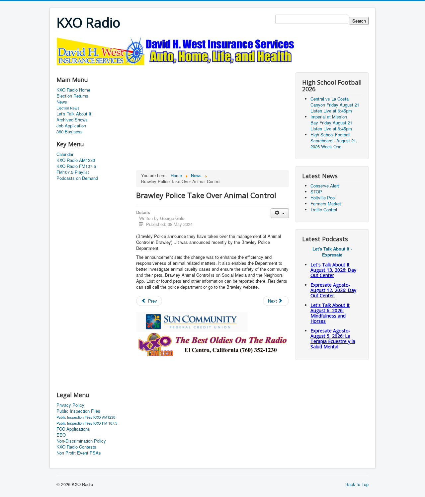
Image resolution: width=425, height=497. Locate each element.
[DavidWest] (177, 50)
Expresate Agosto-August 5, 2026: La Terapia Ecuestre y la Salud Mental (332, 338)
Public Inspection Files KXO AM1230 (85, 417)
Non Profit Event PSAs (78, 453)
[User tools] (280, 213)
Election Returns (72, 96)
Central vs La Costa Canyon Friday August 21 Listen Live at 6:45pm (334, 105)
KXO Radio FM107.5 (76, 166)
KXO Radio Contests (76, 447)
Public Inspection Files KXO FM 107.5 (86, 423)
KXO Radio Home (73, 90)
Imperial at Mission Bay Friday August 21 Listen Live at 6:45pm (331, 122)
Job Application (71, 126)
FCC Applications (73, 429)
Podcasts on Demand (77, 178)
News (61, 102)
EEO (61, 435)
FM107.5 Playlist (72, 172)
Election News (67, 107)
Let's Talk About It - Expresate (332, 252)
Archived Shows (72, 120)
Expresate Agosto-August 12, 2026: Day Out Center (333, 290)
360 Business (69, 132)
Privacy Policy (70, 405)
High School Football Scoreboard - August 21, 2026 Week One (333, 140)
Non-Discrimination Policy (81, 441)
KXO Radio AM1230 (75, 160)
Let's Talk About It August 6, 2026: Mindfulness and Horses (330, 313)
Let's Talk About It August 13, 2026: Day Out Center (333, 269)
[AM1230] (212, 343)
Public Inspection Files (78, 411)
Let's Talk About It (73, 114)
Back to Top (357, 484)
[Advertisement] (177, 68)
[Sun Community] (192, 321)
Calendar (64, 154)
